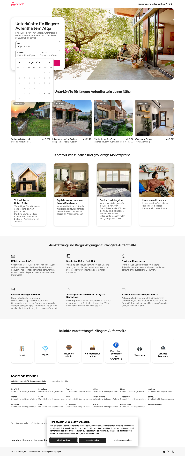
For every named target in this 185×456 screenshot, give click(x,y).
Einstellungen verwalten (121, 440)
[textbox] (26, 55)
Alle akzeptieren (63, 440)
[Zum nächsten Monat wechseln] (49, 62)
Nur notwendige (92, 440)
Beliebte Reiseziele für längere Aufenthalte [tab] (28, 381)
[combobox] (37, 46)
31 (19, 99)
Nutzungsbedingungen (51, 452)
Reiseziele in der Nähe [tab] (59, 381)
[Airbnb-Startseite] (17, 4)
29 (44, 93)
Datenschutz (34, 452)
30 (49, 93)
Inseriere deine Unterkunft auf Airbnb (155, 4)
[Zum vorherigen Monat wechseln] (20, 62)
